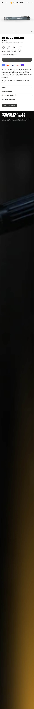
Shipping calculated (13, 42)
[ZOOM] (31, 31)
